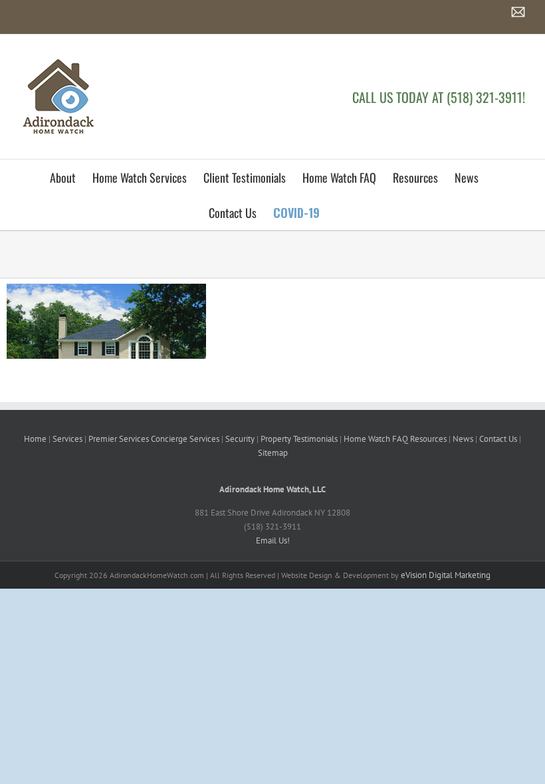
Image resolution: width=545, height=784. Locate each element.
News (463, 438)
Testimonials (315, 438)
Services (67, 438)
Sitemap (273, 452)
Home (35, 438)
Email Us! (273, 540)
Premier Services (118, 438)
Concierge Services (185, 438)
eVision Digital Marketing (445, 575)
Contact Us (498, 438)
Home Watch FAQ (376, 438)
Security (240, 438)
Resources (428, 438)
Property (276, 438)
